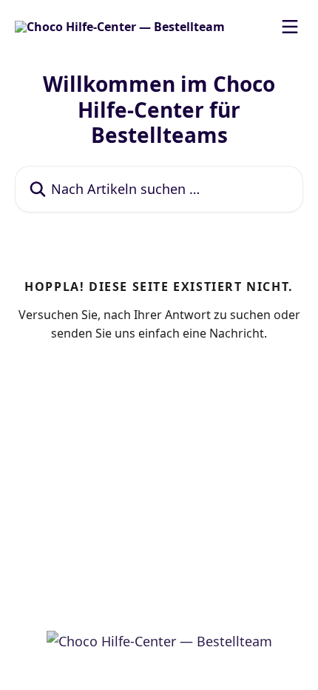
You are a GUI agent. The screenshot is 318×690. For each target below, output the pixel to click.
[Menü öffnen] (290, 27)
